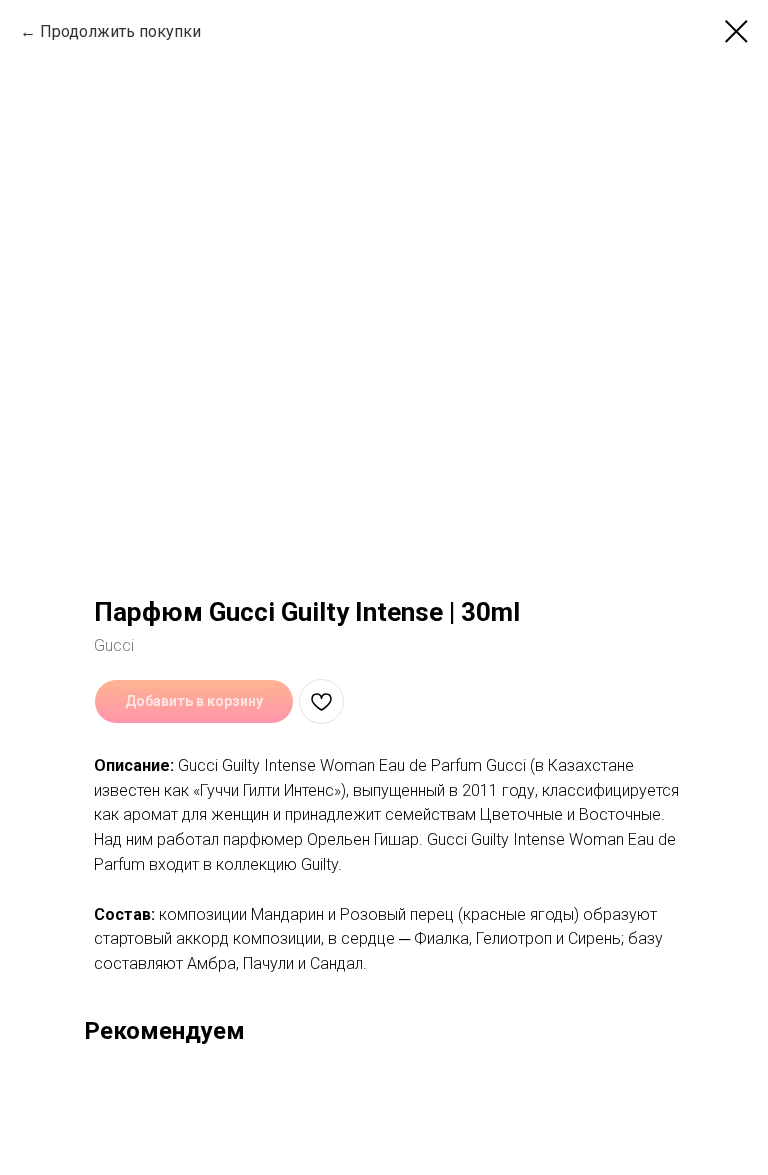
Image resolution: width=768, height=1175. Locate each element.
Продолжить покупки (120, 31)
